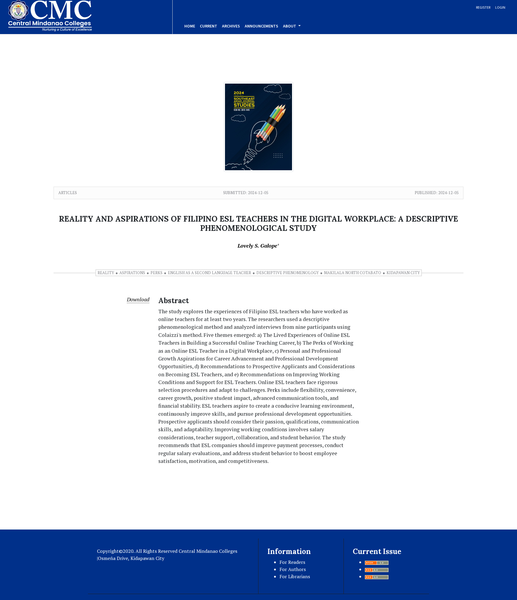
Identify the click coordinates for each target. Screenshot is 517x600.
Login (500, 7)
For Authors (292, 569)
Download (138, 299)
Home (189, 26)
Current (208, 26)
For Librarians (294, 576)
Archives (231, 26)
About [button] (290, 26)
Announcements (261, 26)
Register (483, 7)
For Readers (292, 562)
